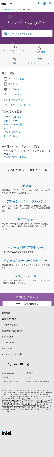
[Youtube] (22, 364)
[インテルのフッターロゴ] (7, 432)
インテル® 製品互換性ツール (26, 248)
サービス (8, 128)
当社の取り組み (9, 319)
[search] (6, 33)
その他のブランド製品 (15, 156)
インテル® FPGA (12, 132)
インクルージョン (10, 324)
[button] (27, 208)
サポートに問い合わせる (27, 304)
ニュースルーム (9, 342)
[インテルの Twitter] (9, 364)
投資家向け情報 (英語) (12, 330)
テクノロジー (10, 120)
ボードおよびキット (14, 116)
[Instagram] (28, 364)
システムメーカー (26, 276)
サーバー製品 (10, 136)
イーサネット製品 (13, 124)
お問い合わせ (8, 336)
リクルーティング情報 (12, 354)
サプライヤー (27, 219)
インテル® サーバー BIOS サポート (27, 260)
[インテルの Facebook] (3, 364)
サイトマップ (8, 348)
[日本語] (44, 3)
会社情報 (6, 313)
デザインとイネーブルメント (27, 201)
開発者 (26, 186)
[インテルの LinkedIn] (15, 364)
